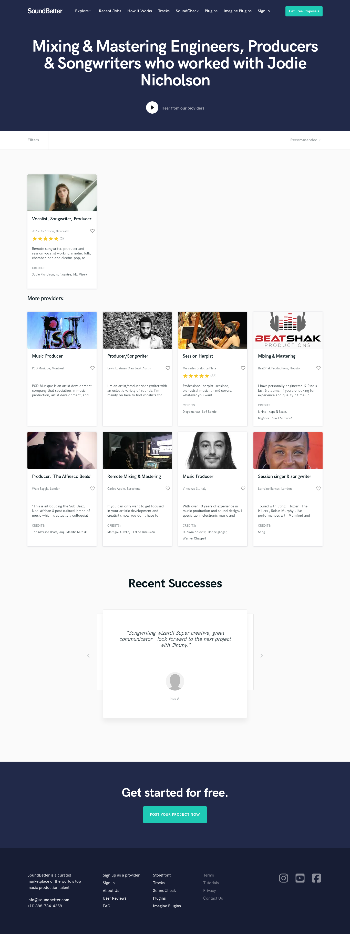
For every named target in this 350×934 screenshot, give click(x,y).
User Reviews (114, 898)
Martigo (112, 532)
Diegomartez (191, 412)
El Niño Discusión (143, 532)
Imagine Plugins (238, 11)
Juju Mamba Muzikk (73, 532)
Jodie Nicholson (43, 275)
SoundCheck (187, 11)
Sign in (264, 11)
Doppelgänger (217, 532)
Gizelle (124, 532)
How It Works (139, 11)
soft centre (63, 275)
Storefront (162, 875)
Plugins (211, 11)
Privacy (209, 890)
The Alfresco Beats (44, 532)
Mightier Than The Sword (275, 418)
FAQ (106, 906)
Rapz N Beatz (277, 412)
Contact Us (213, 898)
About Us (111, 890)
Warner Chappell (194, 538)
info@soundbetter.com (48, 900)
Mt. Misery (80, 275)
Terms (208, 875)
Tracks (164, 11)
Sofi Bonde (209, 412)
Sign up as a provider (121, 875)
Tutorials (211, 883)
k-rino (262, 412)
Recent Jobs (110, 11)
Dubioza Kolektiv (194, 532)
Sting (261, 532)
